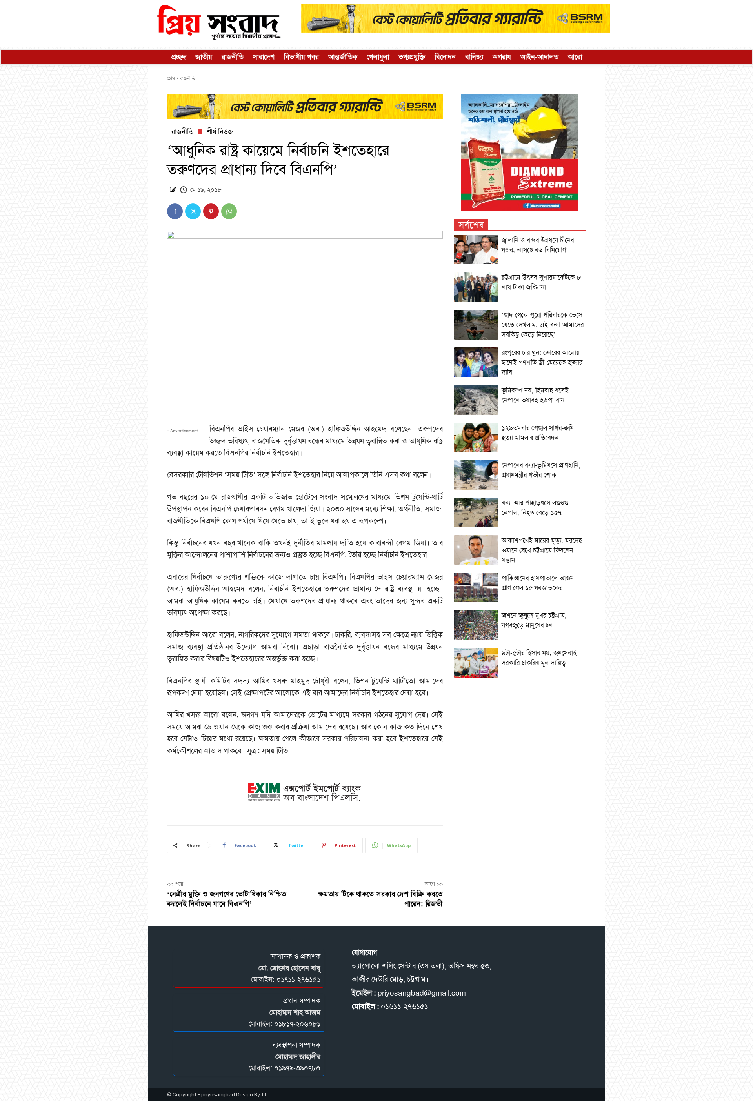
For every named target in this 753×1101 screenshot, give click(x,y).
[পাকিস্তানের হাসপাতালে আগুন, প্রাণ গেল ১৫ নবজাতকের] (476, 588)
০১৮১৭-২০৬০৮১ (297, 1023)
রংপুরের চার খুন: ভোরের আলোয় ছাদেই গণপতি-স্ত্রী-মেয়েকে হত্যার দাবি (542, 362)
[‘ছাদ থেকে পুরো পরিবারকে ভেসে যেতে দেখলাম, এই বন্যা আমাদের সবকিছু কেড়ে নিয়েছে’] (476, 325)
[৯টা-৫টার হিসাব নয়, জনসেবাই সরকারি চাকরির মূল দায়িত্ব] (476, 663)
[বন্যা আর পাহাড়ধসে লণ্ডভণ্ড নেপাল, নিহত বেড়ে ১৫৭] (476, 512)
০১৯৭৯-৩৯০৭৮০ (297, 1068)
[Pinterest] (211, 211)
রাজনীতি (187, 78)
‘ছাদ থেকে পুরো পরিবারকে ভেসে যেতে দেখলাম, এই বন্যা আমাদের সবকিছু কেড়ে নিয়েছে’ (543, 325)
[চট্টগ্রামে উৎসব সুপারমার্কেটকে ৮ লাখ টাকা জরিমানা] (476, 287)
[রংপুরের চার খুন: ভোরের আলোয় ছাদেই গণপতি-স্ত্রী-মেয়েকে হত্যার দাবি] (476, 362)
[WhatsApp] (229, 211)
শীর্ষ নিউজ (220, 131)
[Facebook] (175, 211)
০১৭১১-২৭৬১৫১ (298, 979)
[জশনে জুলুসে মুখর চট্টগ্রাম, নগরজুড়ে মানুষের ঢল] (476, 625)
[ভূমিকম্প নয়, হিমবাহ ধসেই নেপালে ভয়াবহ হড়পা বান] (476, 400)
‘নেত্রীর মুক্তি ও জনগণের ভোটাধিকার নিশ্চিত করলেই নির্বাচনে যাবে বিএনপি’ (226, 898)
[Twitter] (193, 211)
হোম (171, 78)
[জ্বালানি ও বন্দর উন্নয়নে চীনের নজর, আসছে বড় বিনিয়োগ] (476, 250)
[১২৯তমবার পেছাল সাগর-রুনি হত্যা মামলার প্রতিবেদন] (476, 437)
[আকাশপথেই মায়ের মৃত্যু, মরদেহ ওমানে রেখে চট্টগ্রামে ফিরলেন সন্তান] (476, 550)
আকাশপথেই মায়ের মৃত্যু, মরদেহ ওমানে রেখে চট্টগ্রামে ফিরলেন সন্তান (542, 550)
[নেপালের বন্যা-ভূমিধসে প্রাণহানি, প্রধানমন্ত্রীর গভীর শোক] (476, 475)
